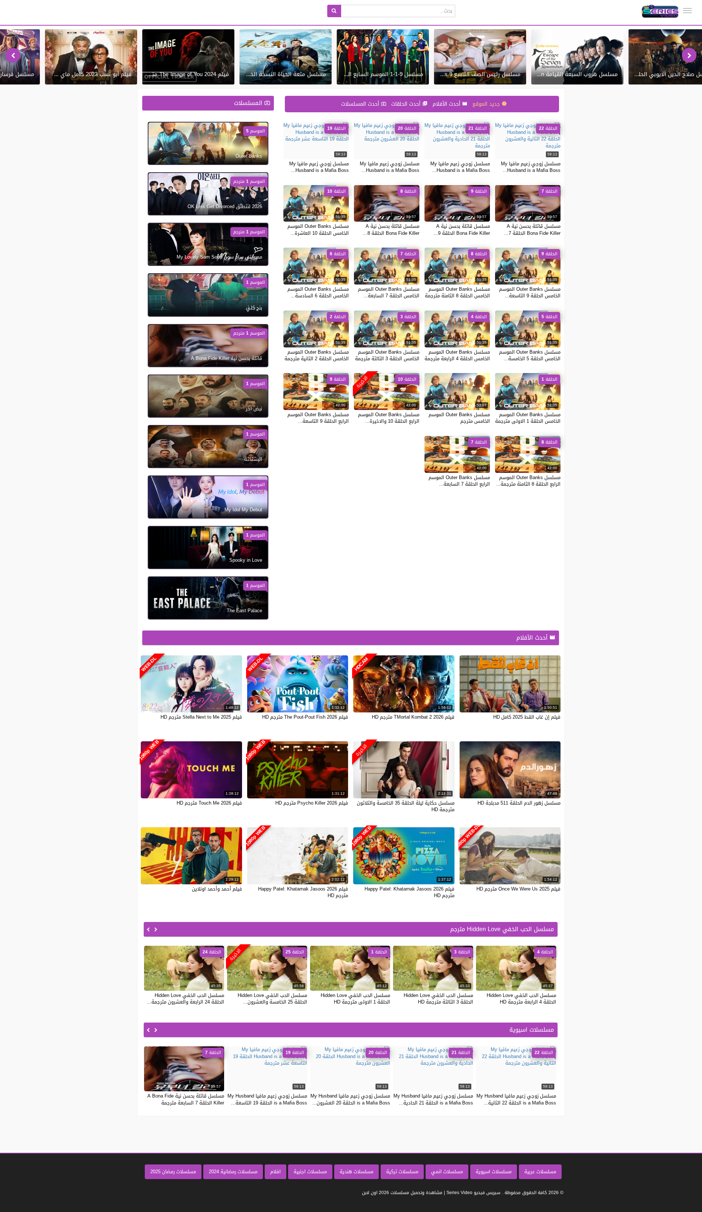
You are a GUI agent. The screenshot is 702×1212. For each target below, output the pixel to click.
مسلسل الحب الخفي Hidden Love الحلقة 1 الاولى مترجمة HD (355, 998)
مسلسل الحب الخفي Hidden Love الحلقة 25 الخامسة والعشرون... (272, 998)
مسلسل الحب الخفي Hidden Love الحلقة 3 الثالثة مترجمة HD (438, 998)
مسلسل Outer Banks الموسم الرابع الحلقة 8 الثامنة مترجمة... (528, 481)
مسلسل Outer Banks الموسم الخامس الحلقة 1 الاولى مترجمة (528, 418)
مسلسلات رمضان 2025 (173, 1171)
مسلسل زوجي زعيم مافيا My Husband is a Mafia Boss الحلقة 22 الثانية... (516, 1099)
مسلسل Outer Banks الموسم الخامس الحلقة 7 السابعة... (388, 292)
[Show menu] (687, 10)
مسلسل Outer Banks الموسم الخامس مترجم (459, 418)
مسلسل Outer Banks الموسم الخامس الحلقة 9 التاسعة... (530, 292)
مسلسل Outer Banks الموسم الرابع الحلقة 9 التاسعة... (318, 418)
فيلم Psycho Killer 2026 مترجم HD (311, 803)
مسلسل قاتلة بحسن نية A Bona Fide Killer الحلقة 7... (532, 229)
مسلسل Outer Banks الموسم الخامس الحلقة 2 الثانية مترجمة (316, 355)
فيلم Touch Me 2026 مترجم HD (209, 803)
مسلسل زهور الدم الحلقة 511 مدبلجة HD (519, 803)
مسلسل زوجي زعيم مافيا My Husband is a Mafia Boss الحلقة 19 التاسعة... (267, 1099)
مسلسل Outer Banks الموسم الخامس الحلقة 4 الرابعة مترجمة (457, 355)
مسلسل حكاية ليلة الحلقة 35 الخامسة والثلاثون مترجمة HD (405, 806)
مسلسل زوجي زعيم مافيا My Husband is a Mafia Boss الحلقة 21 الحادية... (433, 1099)
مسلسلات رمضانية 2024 (233, 1171)
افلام (275, 1171)
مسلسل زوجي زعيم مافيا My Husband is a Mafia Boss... (531, 167)
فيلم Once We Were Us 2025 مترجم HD (518, 888)
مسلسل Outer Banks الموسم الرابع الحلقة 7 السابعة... (459, 481)
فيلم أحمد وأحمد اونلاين (217, 888)
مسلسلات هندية (356, 1171)
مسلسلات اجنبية (310, 1171)
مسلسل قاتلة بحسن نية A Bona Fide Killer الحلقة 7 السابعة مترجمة (185, 1099)
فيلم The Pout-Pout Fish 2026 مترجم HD (305, 717)
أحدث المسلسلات (361, 104)
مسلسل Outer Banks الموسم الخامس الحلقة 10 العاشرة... (318, 229)
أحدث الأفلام (447, 104)
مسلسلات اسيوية (494, 1171)
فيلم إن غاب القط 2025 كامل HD (527, 717)
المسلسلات (249, 103)
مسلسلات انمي (447, 1171)
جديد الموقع (487, 104)
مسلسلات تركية (402, 1171)
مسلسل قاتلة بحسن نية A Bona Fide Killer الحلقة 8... (391, 229)
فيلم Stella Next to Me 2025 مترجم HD (201, 717)
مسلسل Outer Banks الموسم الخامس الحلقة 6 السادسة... (318, 292)
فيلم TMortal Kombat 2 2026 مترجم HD (413, 717)
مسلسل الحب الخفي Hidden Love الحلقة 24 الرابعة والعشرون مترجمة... (185, 998)
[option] (577, 56)
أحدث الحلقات (406, 104)
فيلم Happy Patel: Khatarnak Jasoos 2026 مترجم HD (409, 892)
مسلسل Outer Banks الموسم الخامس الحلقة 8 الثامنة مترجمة (457, 292)
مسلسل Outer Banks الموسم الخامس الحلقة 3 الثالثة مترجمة (387, 355)
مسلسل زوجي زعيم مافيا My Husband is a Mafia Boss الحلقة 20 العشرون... (350, 1099)
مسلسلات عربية (540, 1171)
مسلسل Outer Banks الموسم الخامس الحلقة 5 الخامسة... (530, 355)
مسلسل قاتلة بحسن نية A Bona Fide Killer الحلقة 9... (462, 229)
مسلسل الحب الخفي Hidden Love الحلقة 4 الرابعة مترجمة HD (521, 998)
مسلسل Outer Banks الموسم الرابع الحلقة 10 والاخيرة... (388, 418)
